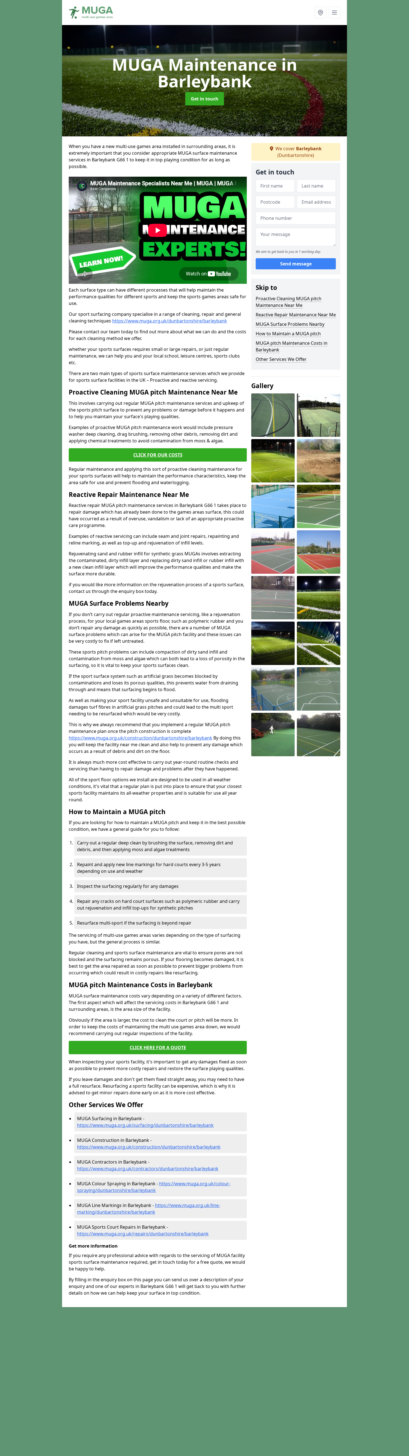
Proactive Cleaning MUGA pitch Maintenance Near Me (288, 301)
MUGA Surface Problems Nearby (290, 324)
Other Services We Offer (281, 359)
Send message (296, 264)
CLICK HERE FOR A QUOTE (158, 1047)
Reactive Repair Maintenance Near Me (296, 315)
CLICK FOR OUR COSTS (158, 455)
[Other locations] (320, 12)
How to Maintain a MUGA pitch (288, 334)
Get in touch (204, 99)
